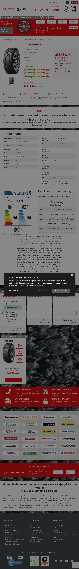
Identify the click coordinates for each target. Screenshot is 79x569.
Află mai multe (38, 285)
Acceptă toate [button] (60, 291)
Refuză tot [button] (42, 291)
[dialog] (39, 284)
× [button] (72, 275)
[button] (16, 291)
